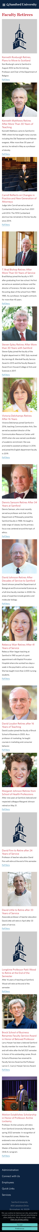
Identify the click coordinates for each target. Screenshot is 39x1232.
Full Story (6, 79)
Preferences (19, 1228)
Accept (19, 1225)
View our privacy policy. (19, 1219)
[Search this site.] (7, 4)
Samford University (19, 1202)
